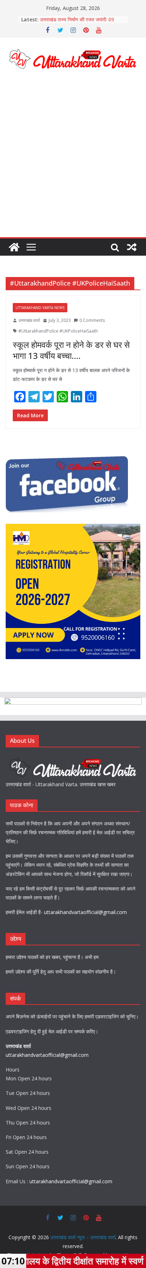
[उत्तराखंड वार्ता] (73, 759)
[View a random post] (131, 247)
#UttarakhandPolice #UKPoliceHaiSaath (58, 331)
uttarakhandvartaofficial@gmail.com (85, 912)
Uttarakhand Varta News (40, 307)
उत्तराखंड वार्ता (29, 320)
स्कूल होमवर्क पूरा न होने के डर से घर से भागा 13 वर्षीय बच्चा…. (71, 350)
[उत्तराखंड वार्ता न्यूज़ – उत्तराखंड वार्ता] (14, 247)
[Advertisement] (73, 160)
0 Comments (92, 320)
